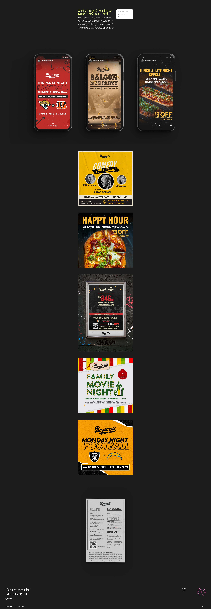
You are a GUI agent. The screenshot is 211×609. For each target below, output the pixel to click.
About (184, 588)
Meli (5, 3)
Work (184, 591)
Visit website (123, 16)
